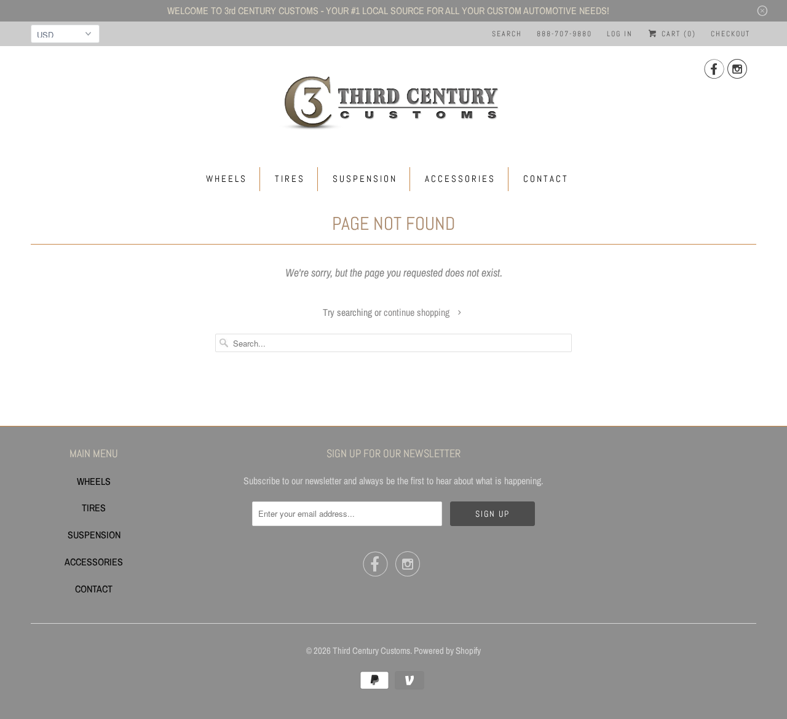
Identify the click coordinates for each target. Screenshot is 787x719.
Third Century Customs (371, 650)
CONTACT (546, 178)
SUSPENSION (365, 178)
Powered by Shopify (447, 650)
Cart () (677, 34)
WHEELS (226, 178)
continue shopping (418, 312)
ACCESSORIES (460, 178)
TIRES (290, 178)
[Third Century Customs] (393, 100)
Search (507, 34)
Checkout (730, 34)
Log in (620, 34)
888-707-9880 (564, 34)
